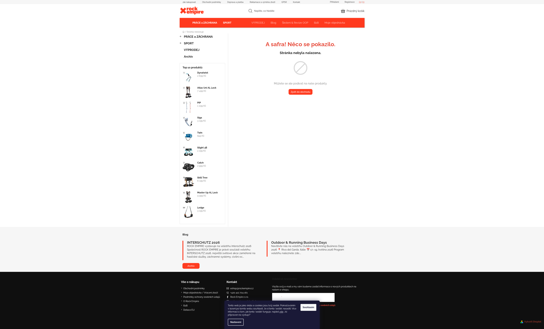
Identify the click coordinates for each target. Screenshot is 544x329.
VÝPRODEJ (191, 50)
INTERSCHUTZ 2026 (203, 242)
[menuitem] (205, 23)
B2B (185, 305)
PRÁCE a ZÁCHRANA (198, 36)
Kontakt (296, 2)
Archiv (188, 56)
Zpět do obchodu (300, 91)
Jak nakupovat (189, 2)
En (364, 2)
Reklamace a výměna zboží (262, 2)
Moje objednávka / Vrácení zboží (200, 292)
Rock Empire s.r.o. (239, 297)
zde (281, 311)
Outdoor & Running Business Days (299, 242)
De (360, 2)
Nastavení (235, 322)
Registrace (350, 2)
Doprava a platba (235, 2)
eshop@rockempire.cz (242, 288)
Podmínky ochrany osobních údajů (201, 297)
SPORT (189, 43)
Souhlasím (308, 307)
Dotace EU (189, 310)
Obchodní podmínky (211, 2)
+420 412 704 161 (239, 292)
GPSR (284, 2)
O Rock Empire (191, 301)
